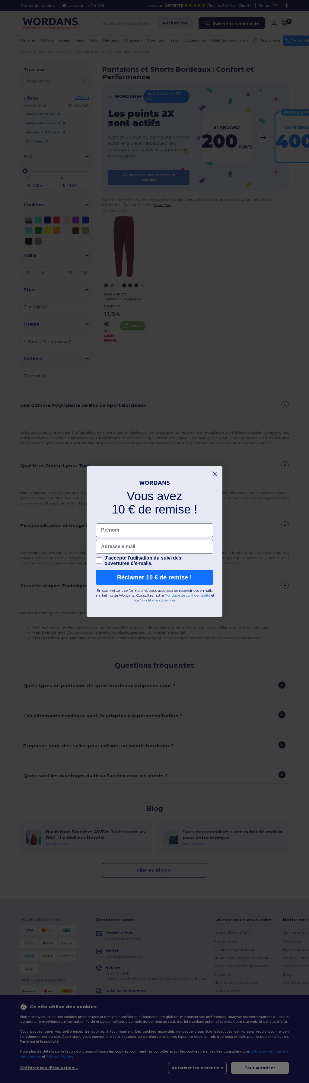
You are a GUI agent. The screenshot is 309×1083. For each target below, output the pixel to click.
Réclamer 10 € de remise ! (154, 577)
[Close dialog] (214, 474)
